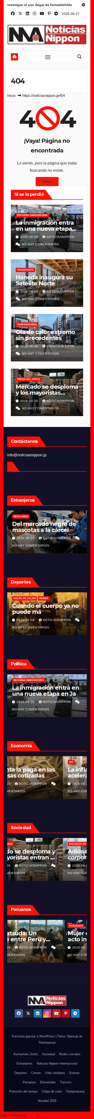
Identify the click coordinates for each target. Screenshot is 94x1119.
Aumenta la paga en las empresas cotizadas (45, 772)
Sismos (74, 1073)
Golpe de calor (24, 598)
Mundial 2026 (47, 1101)
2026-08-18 (26, 947)
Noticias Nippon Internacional (57, 1063)
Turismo (65, 1082)
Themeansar (47, 1042)
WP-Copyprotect (51, 1115)
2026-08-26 (29, 237)
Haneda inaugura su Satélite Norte (44, 280)
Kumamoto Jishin (25, 1054)
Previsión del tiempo (23, 1091)
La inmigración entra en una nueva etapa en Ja (45, 228)
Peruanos (20, 925)
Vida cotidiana (55, 1073)
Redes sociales (70, 1054)
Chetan (32, 1115)
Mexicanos (20, 516)
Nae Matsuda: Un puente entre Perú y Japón (41, 939)
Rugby (44, 598)
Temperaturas (27, 324)
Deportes (20, 1073)
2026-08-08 (26, 620)
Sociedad (48, 1054)
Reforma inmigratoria (32, 215)
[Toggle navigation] (47, 56)
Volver (47, 181)
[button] (79, 56)
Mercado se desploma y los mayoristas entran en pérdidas (47, 392)
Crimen (36, 1073)
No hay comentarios (40, 244)
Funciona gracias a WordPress (34, 1036)
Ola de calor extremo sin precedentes (45, 334)
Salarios (19, 762)
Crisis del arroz (28, 379)
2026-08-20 (26, 538)
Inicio (11, 95)
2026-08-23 (26, 783)
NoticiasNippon (60, 237)
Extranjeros (25, 1063)
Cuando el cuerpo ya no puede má (45, 608)
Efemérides (48, 1082)
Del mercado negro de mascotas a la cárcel (44, 526)
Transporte (25, 269)
